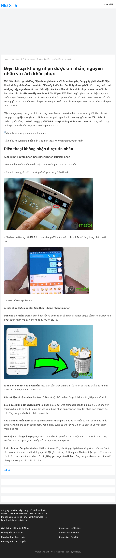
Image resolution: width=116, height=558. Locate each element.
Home (6, 59)
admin (7, 470)
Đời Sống (15, 59)
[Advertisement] (58, 30)
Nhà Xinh (9, 5)
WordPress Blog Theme (60, 551)
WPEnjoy (77, 551)
